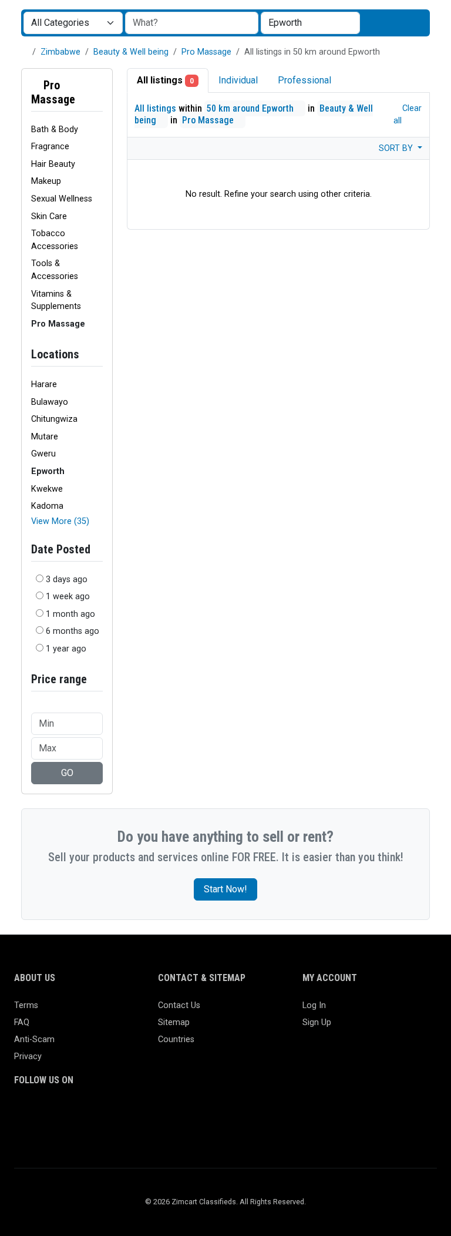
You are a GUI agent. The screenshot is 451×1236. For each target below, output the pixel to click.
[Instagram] (55, 1114)
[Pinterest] (89, 1114)
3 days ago (66, 580)
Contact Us (179, 1005)
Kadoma (47, 506)
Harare (44, 384)
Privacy (28, 1057)
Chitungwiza (54, 419)
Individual (238, 80)
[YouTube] (123, 1114)
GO (67, 772)
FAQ (21, 1022)
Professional (304, 80)
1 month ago (70, 614)
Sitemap (174, 1022)
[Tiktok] (106, 1114)
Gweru (43, 454)
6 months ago (72, 631)
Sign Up (316, 1022)
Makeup (46, 181)
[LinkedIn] (72, 1114)
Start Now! (225, 889)
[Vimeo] (140, 1114)
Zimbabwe (60, 52)
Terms (26, 1005)
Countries (176, 1039)
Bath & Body (54, 130)
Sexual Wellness (61, 199)
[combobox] (310, 23)
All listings (165, 80)
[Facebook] (21, 1114)
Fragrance (50, 147)
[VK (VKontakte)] (21, 1133)
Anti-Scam (34, 1039)
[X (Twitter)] (38, 1114)
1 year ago (66, 649)
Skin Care (49, 216)
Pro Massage (206, 52)
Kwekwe (47, 489)
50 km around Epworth (251, 108)
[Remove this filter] (98, 92)
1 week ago (68, 597)
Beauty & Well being (131, 52)
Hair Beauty (53, 164)
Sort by (397, 148)
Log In (314, 1005)
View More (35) (60, 521)
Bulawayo (49, 402)
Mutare (44, 437)
